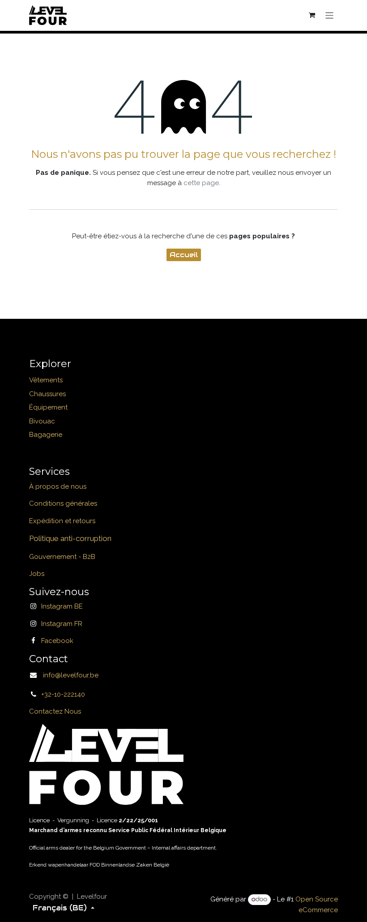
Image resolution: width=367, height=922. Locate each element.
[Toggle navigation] (329, 15)
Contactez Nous (55, 711)
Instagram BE (62, 606)
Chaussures (47, 394)
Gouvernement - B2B (62, 557)
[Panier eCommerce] (312, 15)
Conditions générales (63, 503)
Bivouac (42, 421)
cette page (201, 183)
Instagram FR (61, 624)
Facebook (57, 641)
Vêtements (46, 380)
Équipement (48, 407)
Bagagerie (45, 435)
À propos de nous (57, 486)
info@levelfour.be (68, 675)
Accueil (184, 254)
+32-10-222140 (63, 694)
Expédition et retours (62, 521)
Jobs (36, 574)
